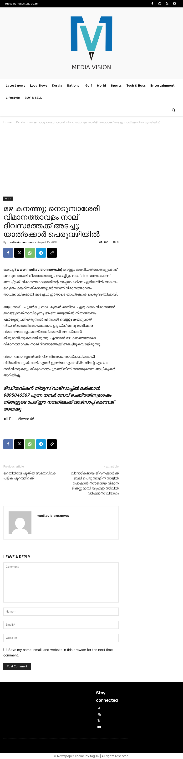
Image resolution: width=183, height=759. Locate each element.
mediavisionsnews (21, 242)
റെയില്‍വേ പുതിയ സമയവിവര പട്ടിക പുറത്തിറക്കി (29, 475)
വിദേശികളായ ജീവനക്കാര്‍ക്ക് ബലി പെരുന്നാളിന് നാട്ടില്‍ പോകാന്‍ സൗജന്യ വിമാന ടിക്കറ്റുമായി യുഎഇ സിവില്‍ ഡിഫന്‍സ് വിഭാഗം (95, 483)
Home (7, 122)
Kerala (20, 122)
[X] (167, 3)
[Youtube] (174, 3)
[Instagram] (159, 3)
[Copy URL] (52, 253)
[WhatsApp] (30, 253)
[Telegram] (41, 253)
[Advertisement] (91, 160)
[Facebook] (152, 3)
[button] (174, 110)
